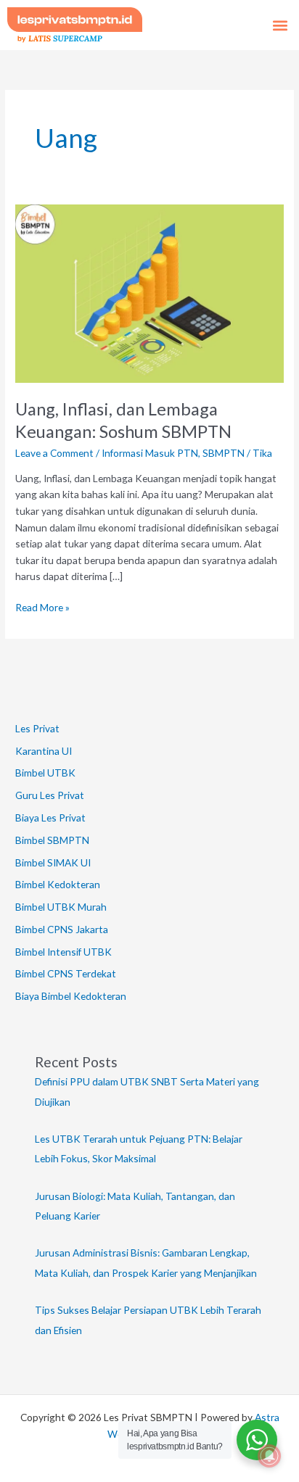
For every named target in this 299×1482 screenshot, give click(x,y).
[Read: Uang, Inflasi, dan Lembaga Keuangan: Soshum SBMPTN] (149, 292)
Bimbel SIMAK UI (53, 862)
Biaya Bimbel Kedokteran (70, 996)
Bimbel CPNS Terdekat (65, 973)
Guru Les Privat (49, 795)
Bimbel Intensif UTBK (63, 951)
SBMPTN (223, 453)
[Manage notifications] (269, 1455)
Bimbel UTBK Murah (61, 907)
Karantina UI (43, 751)
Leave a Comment (54, 453)
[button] (280, 25)
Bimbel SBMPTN (52, 840)
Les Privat (37, 728)
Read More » (42, 606)
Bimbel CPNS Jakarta (61, 929)
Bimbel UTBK (45, 772)
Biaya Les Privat (50, 817)
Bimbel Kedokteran (57, 884)
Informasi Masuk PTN (150, 453)
